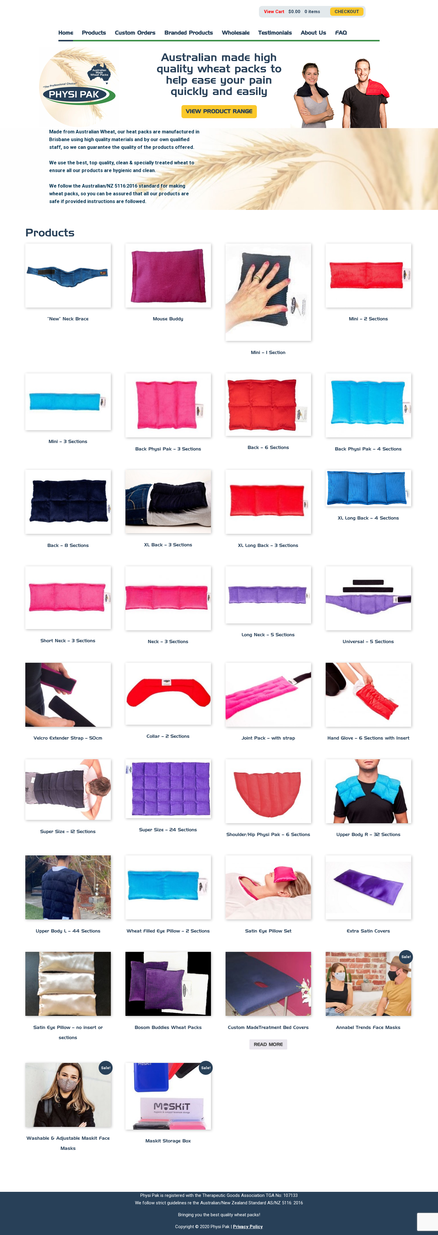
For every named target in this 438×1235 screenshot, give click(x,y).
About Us (313, 33)
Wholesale (235, 33)
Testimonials (275, 33)
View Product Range (219, 111)
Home (65, 33)
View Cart (274, 11)
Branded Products (188, 33)
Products (94, 33)
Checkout (347, 11)
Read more (268, 1044)
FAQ (341, 33)
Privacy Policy (248, 1226)
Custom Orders (135, 33)
